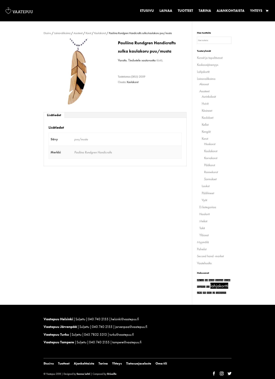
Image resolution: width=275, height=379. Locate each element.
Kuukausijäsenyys (207, 65)
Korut (88, 33)
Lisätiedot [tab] (54, 115)
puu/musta (81, 139)
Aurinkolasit (209, 96)
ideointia (211, 280)
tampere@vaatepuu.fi (126, 342)
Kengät (206, 131)
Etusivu (147, 11)
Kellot (205, 124)
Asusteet (78, 33)
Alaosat (204, 84)
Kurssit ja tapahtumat (209, 58)
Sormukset (210, 179)
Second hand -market (210, 256)
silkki (204, 293)
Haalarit (204, 214)
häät (206, 280)
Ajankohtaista (230, 11)
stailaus (209, 293)
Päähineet (208, 193)
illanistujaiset (219, 280)
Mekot (203, 221)
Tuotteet (185, 11)
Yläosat (204, 235)
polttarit (199, 293)
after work (200, 280)
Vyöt (204, 200)
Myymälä (203, 242)
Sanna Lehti (83, 373)
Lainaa (165, 11)
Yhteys (256, 11)
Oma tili (161, 363)
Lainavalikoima (62, 33)
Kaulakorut (100, 33)
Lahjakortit (203, 72)
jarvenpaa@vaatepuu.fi (131, 326)
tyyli (213, 293)
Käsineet (207, 110)
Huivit (205, 103)
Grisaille (111, 373)
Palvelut (201, 249)
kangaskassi (201, 287)
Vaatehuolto (204, 263)
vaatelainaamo (221, 293)
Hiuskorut (209, 144)
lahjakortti (219, 286)
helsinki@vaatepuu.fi (125, 319)
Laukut (205, 186)
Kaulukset (207, 117)
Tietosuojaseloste (138, 363)
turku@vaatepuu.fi (121, 334)
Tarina (205, 11)
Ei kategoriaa (207, 207)
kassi (208, 287)
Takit (202, 228)
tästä (159, 60)
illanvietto (227, 280)
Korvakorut (210, 158)
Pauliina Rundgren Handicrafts (93, 152)
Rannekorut (211, 172)
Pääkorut (209, 165)
